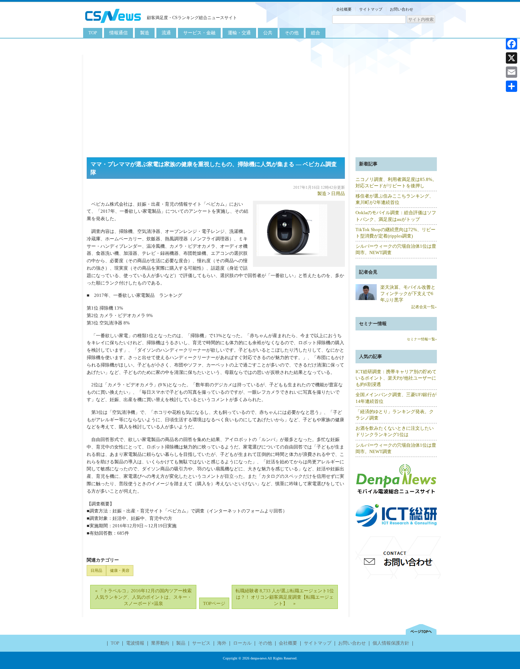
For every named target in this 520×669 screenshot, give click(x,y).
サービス (201, 643)
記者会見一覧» (424, 307)
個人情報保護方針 (390, 643)
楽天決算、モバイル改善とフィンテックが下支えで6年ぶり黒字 (407, 293)
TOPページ (214, 603)
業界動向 (160, 643)
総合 (315, 32)
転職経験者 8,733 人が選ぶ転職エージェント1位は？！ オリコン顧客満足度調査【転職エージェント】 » (285, 597)
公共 (267, 32)
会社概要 (344, 9)
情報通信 (118, 32)
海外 (221, 643)
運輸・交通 (239, 32)
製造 (144, 32)
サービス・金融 (199, 32)
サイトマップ (370, 9)
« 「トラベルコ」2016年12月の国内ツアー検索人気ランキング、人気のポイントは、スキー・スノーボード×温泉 (143, 597)
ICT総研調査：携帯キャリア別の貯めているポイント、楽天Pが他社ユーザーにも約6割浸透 (396, 378)
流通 (166, 32)
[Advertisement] (260, 104)
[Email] (511, 72)
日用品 (338, 193)
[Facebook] (511, 44)
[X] (511, 58)
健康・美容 (119, 570)
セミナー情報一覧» (422, 339)
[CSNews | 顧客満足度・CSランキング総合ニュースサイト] (113, 24)
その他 (292, 32)
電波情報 (135, 643)
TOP (92, 32)
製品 (180, 643)
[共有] (511, 86)
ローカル (242, 643)
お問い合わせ (401, 9)
